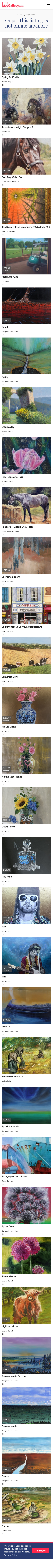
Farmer (5, 1526)
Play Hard (7, 876)
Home (20, 15)
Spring (5, 377)
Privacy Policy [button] (10, 1555)
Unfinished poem (11, 576)
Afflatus (6, 1026)
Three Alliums (9, 1276)
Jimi (4, 976)
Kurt (4, 926)
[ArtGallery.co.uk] (21, 4)
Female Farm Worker (13, 1076)
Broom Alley (8, 427)
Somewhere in (9, 1426)
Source (5, 1476)
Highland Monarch (11, 1326)
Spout (5, 327)
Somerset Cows (10, 676)
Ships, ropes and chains (14, 1176)
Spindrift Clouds (10, 1126)
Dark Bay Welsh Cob (12, 177)
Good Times (8, 826)
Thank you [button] (40, 1551)
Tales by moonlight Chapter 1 (17, 127)
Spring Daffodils (10, 77)
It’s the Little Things (12, 776)
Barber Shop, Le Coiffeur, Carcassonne (22, 626)
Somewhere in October (14, 1376)
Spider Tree (8, 1226)
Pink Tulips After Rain (13, 477)
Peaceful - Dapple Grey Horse (18, 526)
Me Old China (9, 726)
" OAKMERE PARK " (10, 277)
